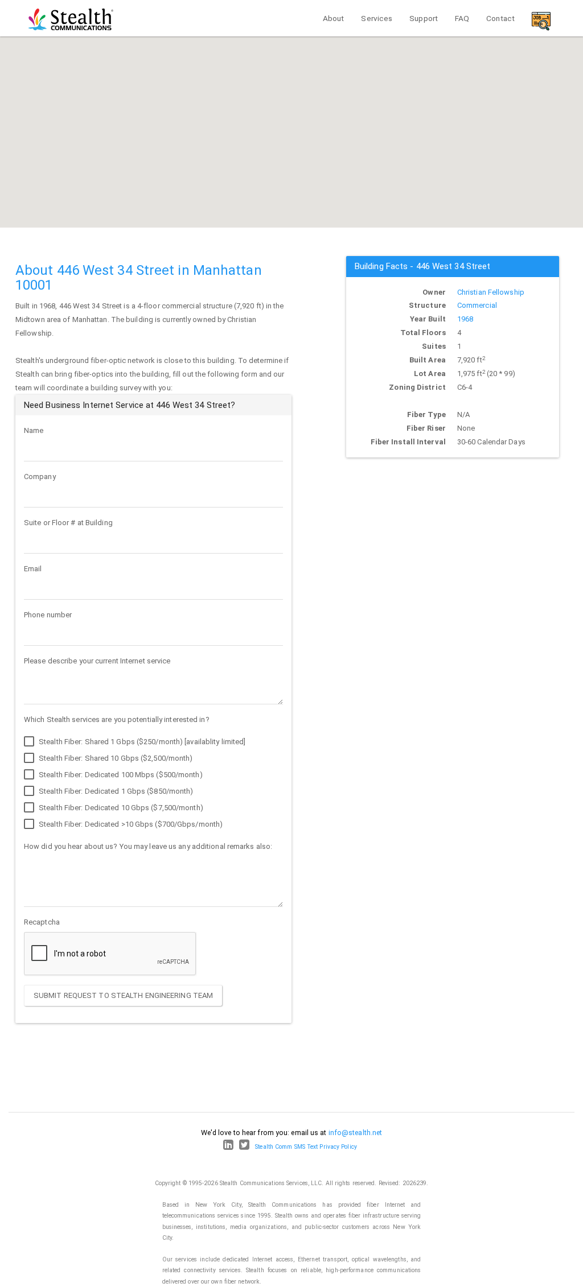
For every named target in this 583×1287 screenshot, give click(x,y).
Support (423, 18)
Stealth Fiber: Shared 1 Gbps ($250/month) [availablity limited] (141, 741)
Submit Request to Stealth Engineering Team (123, 995)
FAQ (462, 18)
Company (40, 476)
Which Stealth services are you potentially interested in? (117, 719)
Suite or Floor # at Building (68, 522)
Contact (500, 18)
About (333, 18)
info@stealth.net (356, 1132)
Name (33, 430)
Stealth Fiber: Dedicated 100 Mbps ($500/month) (120, 774)
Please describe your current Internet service (97, 661)
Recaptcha (42, 922)
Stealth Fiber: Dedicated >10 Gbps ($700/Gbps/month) (130, 824)
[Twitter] (244, 1146)
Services (376, 18)
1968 (465, 319)
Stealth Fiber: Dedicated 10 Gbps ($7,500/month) (120, 807)
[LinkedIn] (228, 1146)
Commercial (477, 305)
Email (33, 568)
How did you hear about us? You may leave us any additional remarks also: (148, 846)
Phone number (48, 614)
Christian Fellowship (490, 292)
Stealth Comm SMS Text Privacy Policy (306, 1146)
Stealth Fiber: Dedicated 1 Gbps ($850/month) (115, 791)
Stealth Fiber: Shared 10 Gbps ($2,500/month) (115, 758)
